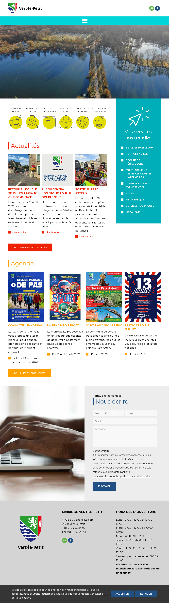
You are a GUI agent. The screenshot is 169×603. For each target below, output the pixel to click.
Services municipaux (139, 147)
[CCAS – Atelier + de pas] (26, 297)
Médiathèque (135, 199)
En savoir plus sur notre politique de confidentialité (122, 476)
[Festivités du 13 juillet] (143, 297)
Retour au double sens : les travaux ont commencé (22, 193)
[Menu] (84, 20)
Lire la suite (19, 232)
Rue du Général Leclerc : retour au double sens (57, 193)
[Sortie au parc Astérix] (91, 170)
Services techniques (140, 205)
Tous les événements (29, 373)
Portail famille (137, 153)
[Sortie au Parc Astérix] (104, 297)
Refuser (146, 593)
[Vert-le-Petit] (25, 8)
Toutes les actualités (30, 247)
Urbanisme (133, 212)
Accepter (122, 593)
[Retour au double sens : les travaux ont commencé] (24, 170)
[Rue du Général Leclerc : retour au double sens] (57, 170)
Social (130, 193)
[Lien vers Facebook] (157, 8)
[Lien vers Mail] (151, 8)
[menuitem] (84, 20)
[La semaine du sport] (65, 297)
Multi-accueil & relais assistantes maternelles (139, 174)
